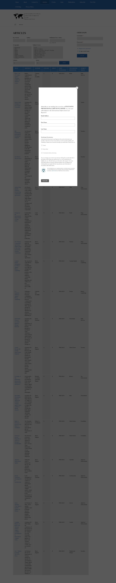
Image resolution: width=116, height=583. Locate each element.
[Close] (77, 88)
